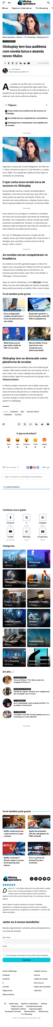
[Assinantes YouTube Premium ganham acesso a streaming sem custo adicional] (7, 714)
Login (47, 467)
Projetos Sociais (12, 602)
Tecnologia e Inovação (12, 310)
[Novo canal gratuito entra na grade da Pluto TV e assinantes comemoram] (7, 703)
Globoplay (14, 411)
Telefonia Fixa (11, 641)
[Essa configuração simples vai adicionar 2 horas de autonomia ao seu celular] (14, 304)
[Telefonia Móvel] (38, 638)
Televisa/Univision (11, 379)
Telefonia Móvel (36, 641)
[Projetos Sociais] (14, 598)
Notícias (33, 661)
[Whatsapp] (31, 879)
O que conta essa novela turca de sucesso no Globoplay (25, 112)
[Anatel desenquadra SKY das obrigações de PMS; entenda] (39, 822)
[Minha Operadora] (26, 2)
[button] (5, 2)
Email (5, 946)
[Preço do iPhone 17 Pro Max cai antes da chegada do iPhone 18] (7, 679)
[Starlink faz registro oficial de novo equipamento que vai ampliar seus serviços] (7, 691)
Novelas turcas (33, 411)
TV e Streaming (9, 41)
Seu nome (6, 937)
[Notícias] (38, 657)
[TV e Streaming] (14, 657)
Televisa (18, 414)
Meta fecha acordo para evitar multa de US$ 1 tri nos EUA (12, 345)
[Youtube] (10, 534)
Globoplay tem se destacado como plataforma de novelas (26, 124)
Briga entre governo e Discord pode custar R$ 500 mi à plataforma (39, 316)
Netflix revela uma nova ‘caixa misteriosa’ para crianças (13, 833)
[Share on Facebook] (8, 63)
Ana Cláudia (16, 69)
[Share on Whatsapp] (16, 63)
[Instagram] (42, 520)
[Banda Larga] (38, 559)
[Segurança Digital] (14, 618)
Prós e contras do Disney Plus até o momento (36, 860)
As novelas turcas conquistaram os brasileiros (28, 118)
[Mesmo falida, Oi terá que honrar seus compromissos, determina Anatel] (39, 333)
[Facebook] (10, 520)
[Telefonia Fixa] (14, 638)
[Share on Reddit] (24, 63)
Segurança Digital (13, 621)
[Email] (28, 63)
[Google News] (42, 534)
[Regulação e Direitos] (38, 598)
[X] (26, 520)
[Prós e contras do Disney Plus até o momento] (39, 848)
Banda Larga (34, 562)
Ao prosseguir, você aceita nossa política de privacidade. (27, 955)
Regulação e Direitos (37, 310)
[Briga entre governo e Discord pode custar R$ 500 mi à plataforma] (39, 304)
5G (6, 562)
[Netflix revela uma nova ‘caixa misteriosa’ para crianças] (14, 822)
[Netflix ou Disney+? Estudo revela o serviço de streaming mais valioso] (14, 848)
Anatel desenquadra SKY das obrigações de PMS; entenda (39, 833)
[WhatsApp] (26, 534)
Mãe (22, 411)
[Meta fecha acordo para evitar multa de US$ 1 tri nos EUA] (14, 333)
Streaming (8, 414)
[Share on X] (12, 63)
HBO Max (37, 282)
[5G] (14, 559)
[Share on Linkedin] (20, 63)
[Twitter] (44, 879)
